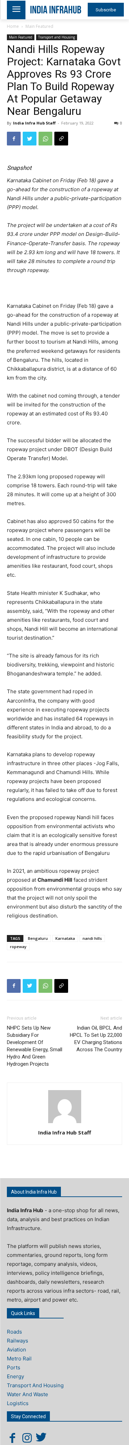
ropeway (18, 946)
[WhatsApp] (45, 138)
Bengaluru (38, 938)
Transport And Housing (35, 1385)
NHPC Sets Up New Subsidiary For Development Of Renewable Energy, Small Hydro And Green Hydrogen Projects (34, 1046)
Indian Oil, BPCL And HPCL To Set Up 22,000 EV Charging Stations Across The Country (96, 1039)
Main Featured (39, 26)
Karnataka (65, 938)
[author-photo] (64, 1123)
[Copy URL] (61, 138)
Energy (15, 1376)
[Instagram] (26, 1437)
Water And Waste (27, 1394)
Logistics (18, 1403)
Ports (13, 1367)
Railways (17, 1340)
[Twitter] (29, 138)
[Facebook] (14, 138)
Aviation (16, 1349)
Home (13, 26)
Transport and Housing (56, 37)
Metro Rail (19, 1358)
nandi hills (92, 938)
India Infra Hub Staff (34, 123)
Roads (14, 1331)
